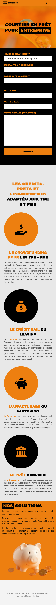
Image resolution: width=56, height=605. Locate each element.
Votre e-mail (11, 102)
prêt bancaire (13, 480)
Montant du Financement (18, 65)
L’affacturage (10, 416)
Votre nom (10, 91)
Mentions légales (24, 596)
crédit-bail (12, 339)
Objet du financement (17, 54)
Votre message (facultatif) (20, 113)
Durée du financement (17, 76)
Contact (36, 596)
